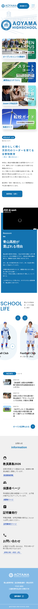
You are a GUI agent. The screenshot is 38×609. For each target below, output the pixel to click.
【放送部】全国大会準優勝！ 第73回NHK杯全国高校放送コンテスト (24, 384)
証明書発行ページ (10, 524)
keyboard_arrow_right (33, 426)
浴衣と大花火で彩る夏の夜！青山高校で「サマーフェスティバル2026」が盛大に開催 (23, 398)
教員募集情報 (8, 475)
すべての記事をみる (21, 426)
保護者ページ (8, 499)
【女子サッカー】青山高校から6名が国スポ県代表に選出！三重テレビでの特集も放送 (23, 412)
